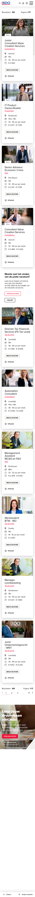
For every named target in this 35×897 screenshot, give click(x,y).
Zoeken (8, 894)
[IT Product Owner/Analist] (17, 92)
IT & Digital (9, 111)
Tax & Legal (9, 335)
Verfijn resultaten (27, 894)
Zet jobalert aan (10, 742)
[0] (23, 3)
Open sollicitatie (13, 294)
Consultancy (10, 235)
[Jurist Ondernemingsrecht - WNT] (17, 629)
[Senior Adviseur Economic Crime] (17, 154)
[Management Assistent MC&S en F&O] (17, 440)
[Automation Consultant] (17, 378)
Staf (6, 173)
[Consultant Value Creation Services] (17, 216)
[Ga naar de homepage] (6, 3)
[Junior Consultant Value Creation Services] (17, 27)
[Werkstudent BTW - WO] (17, 505)
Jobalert (10, 300)
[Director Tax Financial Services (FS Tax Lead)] (17, 316)
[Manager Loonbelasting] (17, 567)
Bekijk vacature (12, 132)
